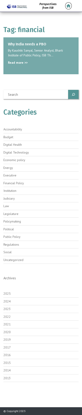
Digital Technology (16, 152)
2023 (7, 309)
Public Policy (11, 237)
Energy (8, 168)
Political (8, 229)
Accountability (12, 129)
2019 (7, 340)
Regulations (11, 244)
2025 (7, 293)
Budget (8, 137)
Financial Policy (13, 183)
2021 (7, 324)
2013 (7, 378)
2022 (7, 317)
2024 (7, 301)
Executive (9, 175)
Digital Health (12, 145)
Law (6, 206)
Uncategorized (13, 260)
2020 (7, 332)
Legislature (10, 214)
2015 (7, 363)
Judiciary (9, 198)
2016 (7, 355)
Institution (9, 191)
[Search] (73, 94)
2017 (7, 347)
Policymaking (12, 221)
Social (7, 252)
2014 (7, 370)
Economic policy (14, 160)
